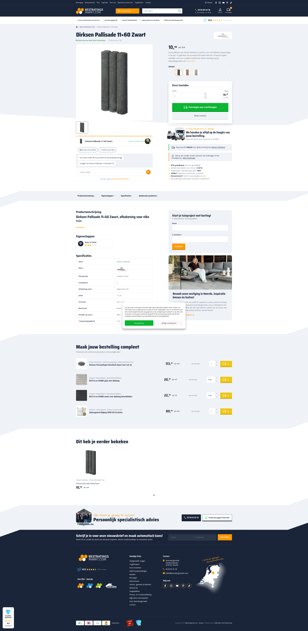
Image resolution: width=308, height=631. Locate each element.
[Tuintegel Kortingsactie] (101, 472)
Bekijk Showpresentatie (182, 315)
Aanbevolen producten (148, 195)
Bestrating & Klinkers (114, 378)
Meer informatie (189, 158)
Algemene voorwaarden (138, 598)
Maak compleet (200, 115)
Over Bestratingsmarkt (138, 601)
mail (113, 179)
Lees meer (191, 61)
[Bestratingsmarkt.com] (80, 585)
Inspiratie (104, 3)
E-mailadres (176, 235)
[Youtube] (223, 2)
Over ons (113, 3)
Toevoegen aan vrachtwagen (202, 107)
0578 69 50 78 (204, 9)
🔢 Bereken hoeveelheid (88, 150)
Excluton (92, 378)
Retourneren (134, 581)
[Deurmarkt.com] (90, 585)
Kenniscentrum (90, 3)
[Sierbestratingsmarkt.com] (99, 585)
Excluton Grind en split (114, 410)
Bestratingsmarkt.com (191, 623)
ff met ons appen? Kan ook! (218, 517)
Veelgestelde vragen (137, 561)
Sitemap (201, 623)
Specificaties (126, 195)
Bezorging (79, 3)
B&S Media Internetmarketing (223, 623)
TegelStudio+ (139, 3)
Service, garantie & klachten (140, 584)
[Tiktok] (189, 585)
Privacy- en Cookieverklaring (140, 594)
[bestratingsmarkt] (102, 558)
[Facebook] (215, 2)
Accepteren (139, 323)
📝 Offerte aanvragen (107, 150)
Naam (174, 223)
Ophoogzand (101, 410)
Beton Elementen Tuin (87, 27)
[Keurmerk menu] (11, 608)
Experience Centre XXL (125, 3)
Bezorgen (133, 578)
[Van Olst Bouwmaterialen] (111, 585)
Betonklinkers (101, 378)
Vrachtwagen (228, 10)
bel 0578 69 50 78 (122, 179)
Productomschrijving (85, 195)
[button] (8, 617)
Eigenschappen (107, 195)
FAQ (98, 3)
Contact (148, 3)
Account (220, 12)
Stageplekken (134, 591)
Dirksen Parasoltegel (110, 362)
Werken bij (133, 588)
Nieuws (209, 3)
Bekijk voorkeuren (169, 323)
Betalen (132, 574)
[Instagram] (219, 2)
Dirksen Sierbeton (218, 147)
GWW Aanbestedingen (138, 571)
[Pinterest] (226, 2)
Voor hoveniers (135, 568)
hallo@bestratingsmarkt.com (177, 573)
